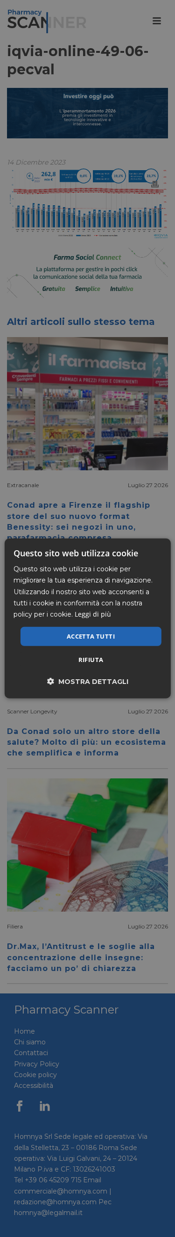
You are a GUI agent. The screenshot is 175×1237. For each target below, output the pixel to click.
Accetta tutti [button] (91, 636)
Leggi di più (93, 614)
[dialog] (87, 618)
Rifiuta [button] (91, 659)
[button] (87, 681)
